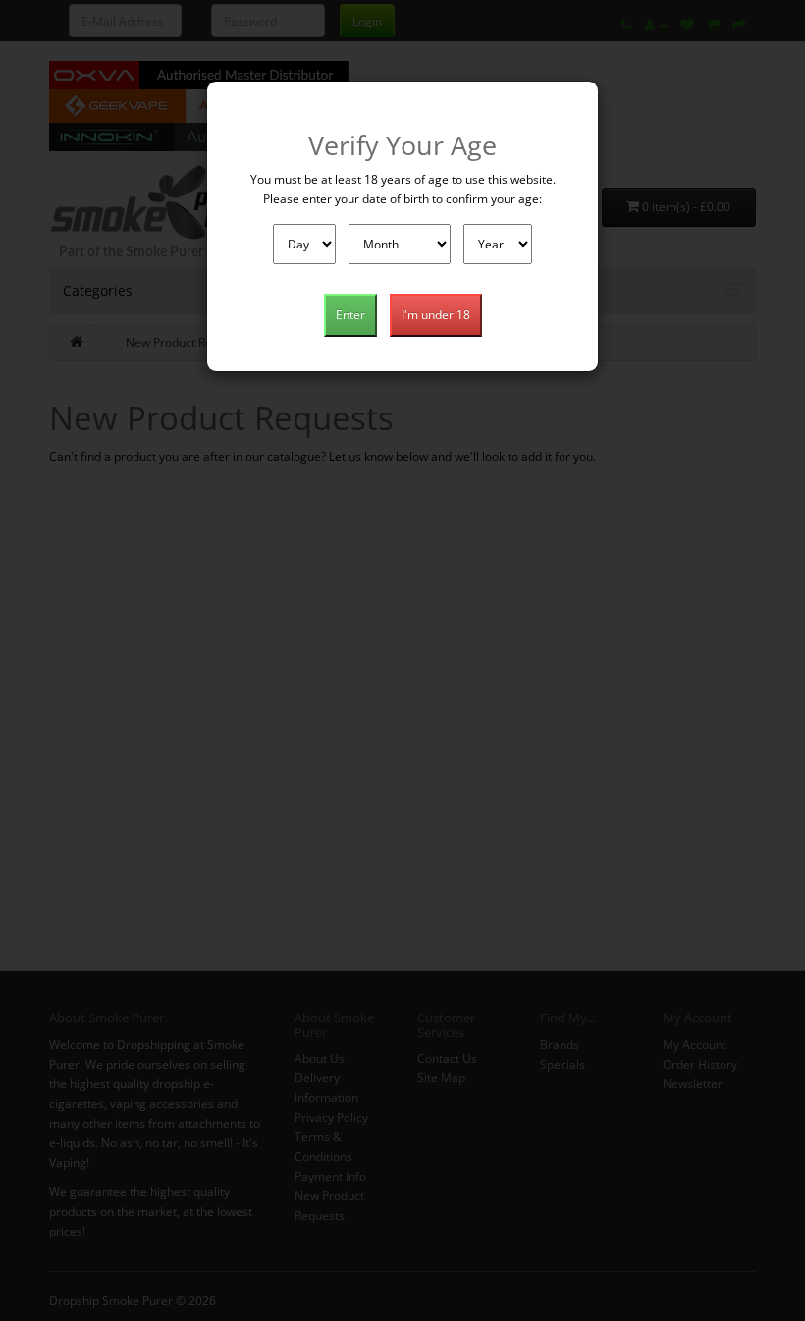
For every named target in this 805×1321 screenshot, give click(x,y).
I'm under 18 (436, 314)
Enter (350, 314)
